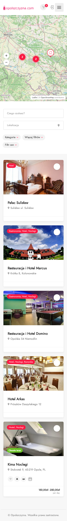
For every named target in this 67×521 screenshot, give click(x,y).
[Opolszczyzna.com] (18, 7)
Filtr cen (9, 145)
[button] (6, 56)
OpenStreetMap (47, 97)
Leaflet (34, 97)
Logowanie (52, 7)
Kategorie (10, 137)
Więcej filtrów (32, 137)
